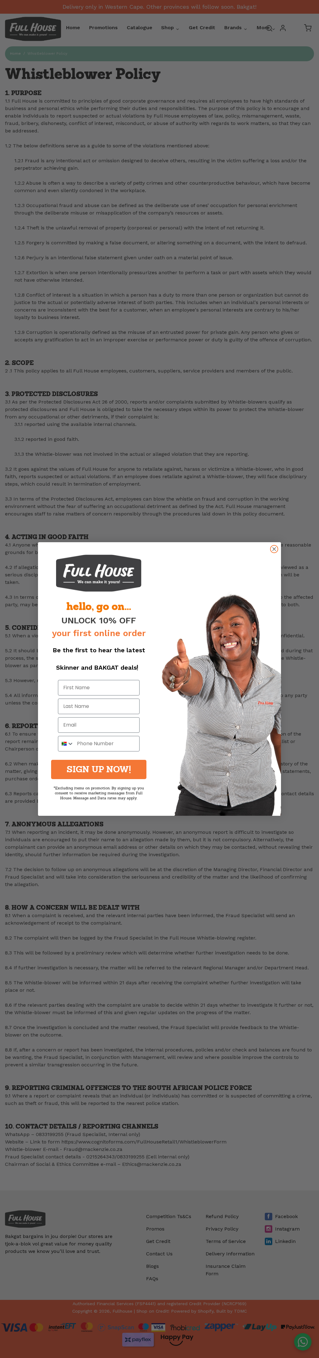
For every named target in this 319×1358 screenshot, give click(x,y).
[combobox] (66, 743)
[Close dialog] (274, 549)
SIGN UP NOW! (99, 769)
